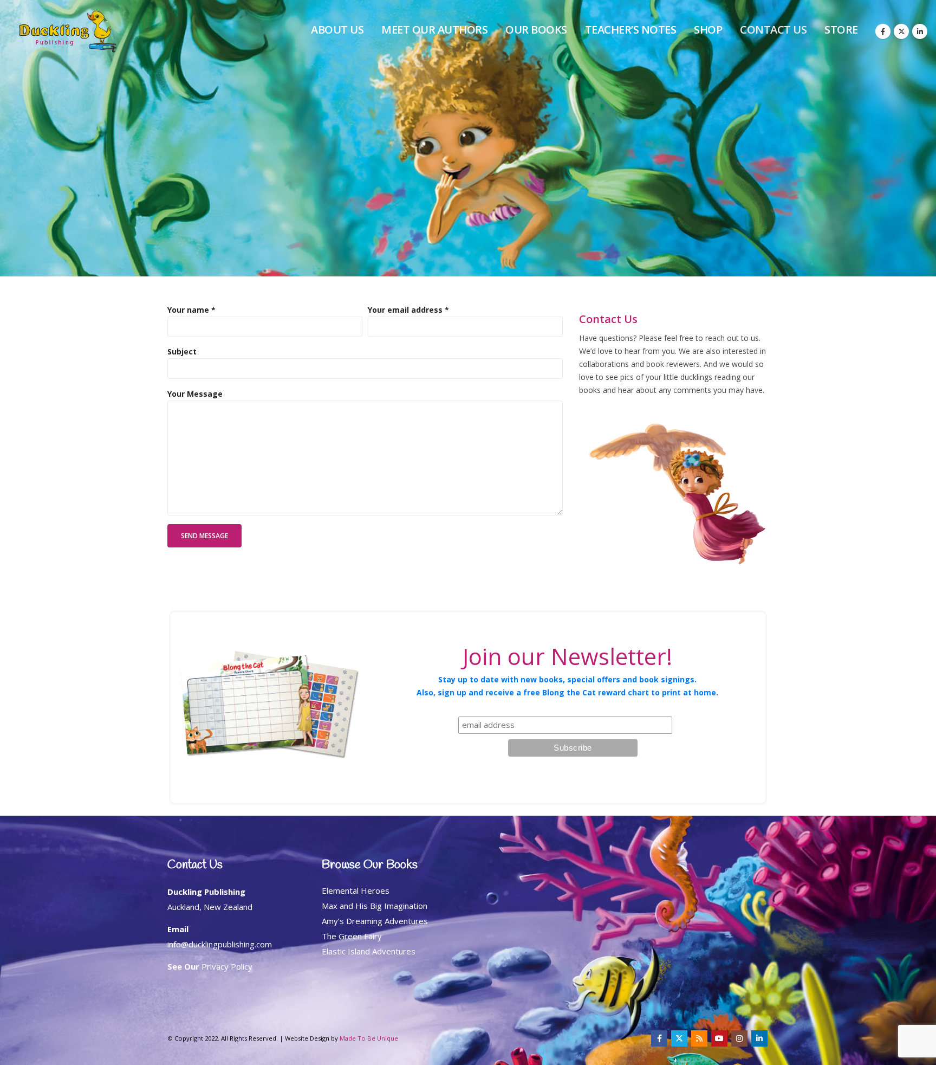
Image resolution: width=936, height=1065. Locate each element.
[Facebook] (882, 31)
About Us (337, 29)
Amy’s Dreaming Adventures (375, 920)
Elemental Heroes (355, 890)
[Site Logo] (67, 31)
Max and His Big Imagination (374, 905)
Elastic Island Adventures (368, 951)
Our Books (536, 29)
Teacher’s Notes (631, 29)
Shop (708, 29)
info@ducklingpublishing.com (219, 944)
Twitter (679, 1038)
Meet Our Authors (434, 29)
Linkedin (759, 1038)
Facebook (659, 1038)
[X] (901, 31)
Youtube (719, 1038)
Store (841, 29)
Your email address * (408, 310)
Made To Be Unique (369, 1038)
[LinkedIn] (919, 31)
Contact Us (773, 29)
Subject (182, 351)
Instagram (739, 1038)
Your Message (195, 394)
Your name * (191, 310)
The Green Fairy (352, 936)
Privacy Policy (227, 966)
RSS (699, 1038)
